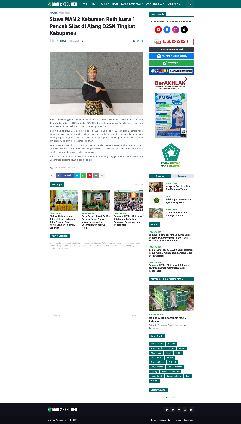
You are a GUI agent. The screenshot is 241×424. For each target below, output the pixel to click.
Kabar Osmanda (175, 367)
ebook (182, 348)
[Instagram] (175, 29)
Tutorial (172, 362)
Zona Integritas (157, 348)
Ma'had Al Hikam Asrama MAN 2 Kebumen (167, 319)
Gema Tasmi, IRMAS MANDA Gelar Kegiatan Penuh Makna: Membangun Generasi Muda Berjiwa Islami (96, 222)
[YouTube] (158, 29)
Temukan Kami (165, 420)
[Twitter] (138, 41)
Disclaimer (189, 420)
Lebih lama (136, 315)
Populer (160, 176)
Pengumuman (157, 367)
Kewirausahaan (174, 376)
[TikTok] (184, 29)
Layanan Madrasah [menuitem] (131, 4)
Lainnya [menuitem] (172, 4)
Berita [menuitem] (103, 4)
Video (171, 348)
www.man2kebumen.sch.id (59, 420)
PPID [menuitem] (93, 4)
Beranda (53, 13)
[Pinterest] (89, 175)
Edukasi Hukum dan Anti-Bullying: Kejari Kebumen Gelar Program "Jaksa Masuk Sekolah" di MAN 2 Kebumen (62, 222)
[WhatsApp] (142, 41)
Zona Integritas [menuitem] (154, 4)
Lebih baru (55, 315)
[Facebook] (134, 41)
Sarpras (154, 380)
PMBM (165, 371)
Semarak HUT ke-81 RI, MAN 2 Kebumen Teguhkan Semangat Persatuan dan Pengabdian (128, 220)
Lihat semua (138, 184)
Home (153, 420)
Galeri (168, 353)
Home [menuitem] (84, 4)
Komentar (182, 176)
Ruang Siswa (156, 357)
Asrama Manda (157, 362)
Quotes (175, 371)
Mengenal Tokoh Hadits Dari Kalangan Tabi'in (178, 187)
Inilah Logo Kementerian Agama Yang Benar (178, 201)
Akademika (156, 353)
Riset (188, 376)
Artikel (170, 357)
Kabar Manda (64, 13)
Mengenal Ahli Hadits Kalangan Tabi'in (176, 214)
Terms (178, 420)
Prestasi (71, 168)
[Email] (96, 175)
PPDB (178, 353)
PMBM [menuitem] (115, 4)
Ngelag (154, 371)
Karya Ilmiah (156, 376)
